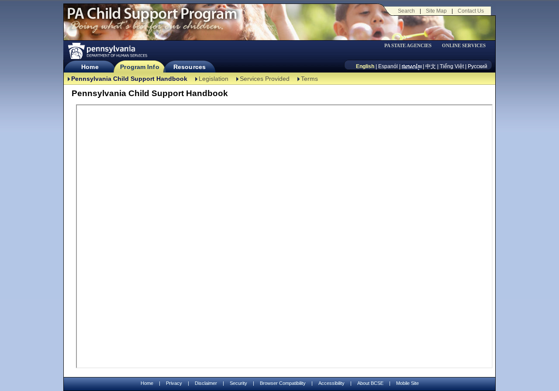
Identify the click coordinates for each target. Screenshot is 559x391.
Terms (309, 78)
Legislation (213, 78)
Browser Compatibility (283, 383)
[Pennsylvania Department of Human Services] (107, 50)
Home (89, 66)
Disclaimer (206, 383)
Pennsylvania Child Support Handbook (129, 78)
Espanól (388, 66)
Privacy (174, 383)
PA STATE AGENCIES (407, 45)
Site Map (436, 11)
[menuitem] (411, 45)
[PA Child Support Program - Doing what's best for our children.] (152, 19)
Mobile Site (407, 383)
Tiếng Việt (452, 66)
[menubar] (411, 45)
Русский (477, 66)
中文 (430, 66)
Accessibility (331, 383)
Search (406, 11)
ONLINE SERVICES (464, 45)
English (365, 66)
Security (238, 383)
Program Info (139, 66)
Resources (189, 66)
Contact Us (471, 11)
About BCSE (370, 383)
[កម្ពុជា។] (411, 66)
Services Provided (265, 78)
